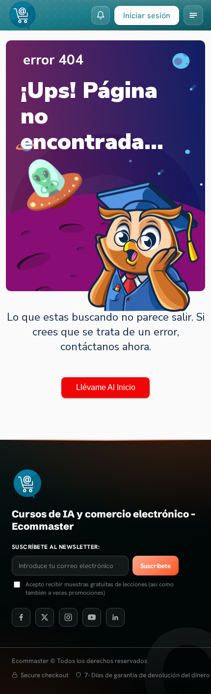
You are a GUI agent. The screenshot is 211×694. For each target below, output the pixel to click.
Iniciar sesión (146, 15)
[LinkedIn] (115, 617)
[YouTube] (91, 617)
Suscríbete (155, 566)
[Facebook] (21, 617)
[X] (44, 617)
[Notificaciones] (100, 15)
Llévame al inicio (105, 387)
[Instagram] (68, 617)
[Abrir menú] (193, 15)
